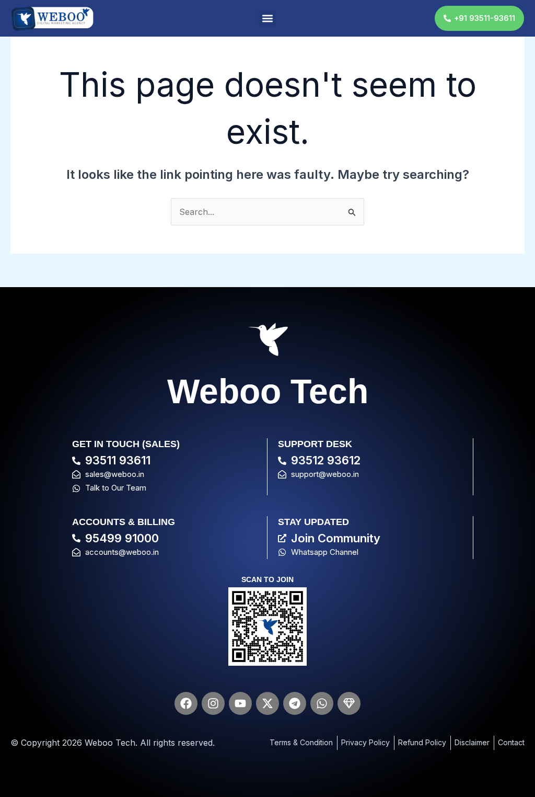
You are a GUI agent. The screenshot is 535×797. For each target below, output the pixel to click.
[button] (267, 18)
